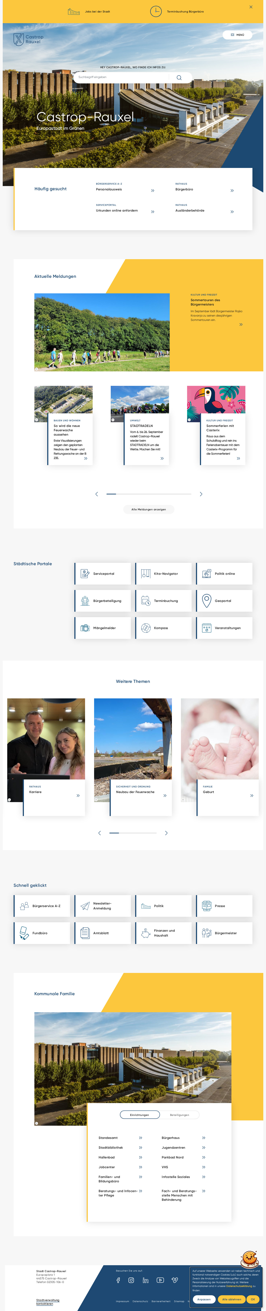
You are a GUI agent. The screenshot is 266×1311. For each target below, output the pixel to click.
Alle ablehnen (231, 1299)
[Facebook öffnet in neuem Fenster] (118, 1280)
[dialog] (226, 1287)
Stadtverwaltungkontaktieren (48, 1302)
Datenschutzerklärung (239, 1286)
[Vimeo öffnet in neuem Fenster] (175, 1280)
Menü (240, 35)
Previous (97, 494)
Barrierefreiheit (161, 1301)
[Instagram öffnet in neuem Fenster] (131, 1280)
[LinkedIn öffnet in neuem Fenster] (145, 1280)
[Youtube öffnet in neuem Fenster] (160, 1280)
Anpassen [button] (204, 1299)
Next (201, 494)
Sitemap (179, 1301)
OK (253, 1299)
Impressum (122, 1301)
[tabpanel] (72, 427)
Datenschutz (140, 1301)
